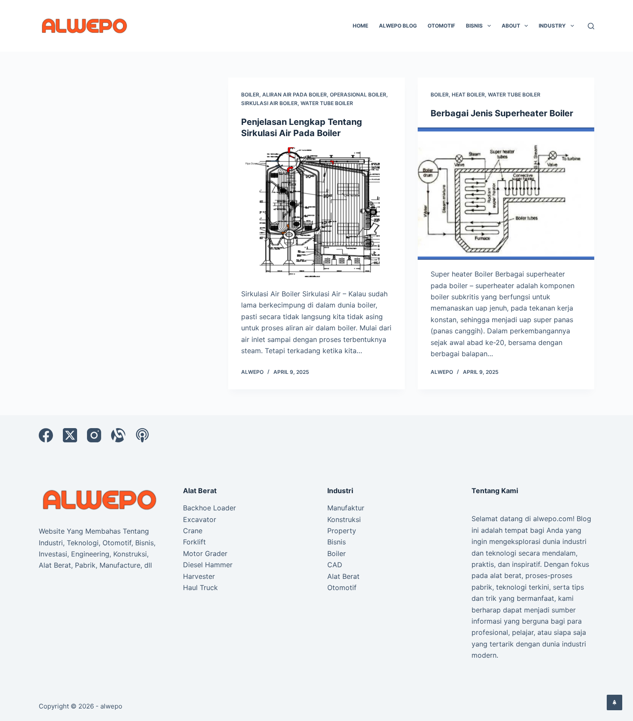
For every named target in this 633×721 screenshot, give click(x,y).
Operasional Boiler (358, 94)
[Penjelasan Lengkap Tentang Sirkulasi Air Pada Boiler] (316, 213)
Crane (192, 530)
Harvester (199, 576)
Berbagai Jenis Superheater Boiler (502, 113)
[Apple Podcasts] (142, 435)
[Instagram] (94, 435)
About (511, 25)
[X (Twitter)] (70, 435)
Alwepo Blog (398, 25)
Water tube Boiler (327, 103)
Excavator (199, 519)
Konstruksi (344, 519)
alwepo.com (553, 518)
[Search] (591, 26)
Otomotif (441, 25)
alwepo (111, 706)
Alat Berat (343, 576)
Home (360, 25)
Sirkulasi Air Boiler (269, 103)
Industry (552, 25)
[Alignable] (118, 435)
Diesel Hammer (208, 564)
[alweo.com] (100, 499)
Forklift (194, 542)
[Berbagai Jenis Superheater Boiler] (506, 193)
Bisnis (474, 25)
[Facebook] (46, 435)
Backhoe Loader (209, 507)
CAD (334, 564)
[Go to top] (614, 702)
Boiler (250, 94)
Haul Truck (200, 587)
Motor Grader (205, 553)
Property (341, 530)
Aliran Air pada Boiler (294, 94)
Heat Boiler (468, 94)
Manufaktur (345, 507)
